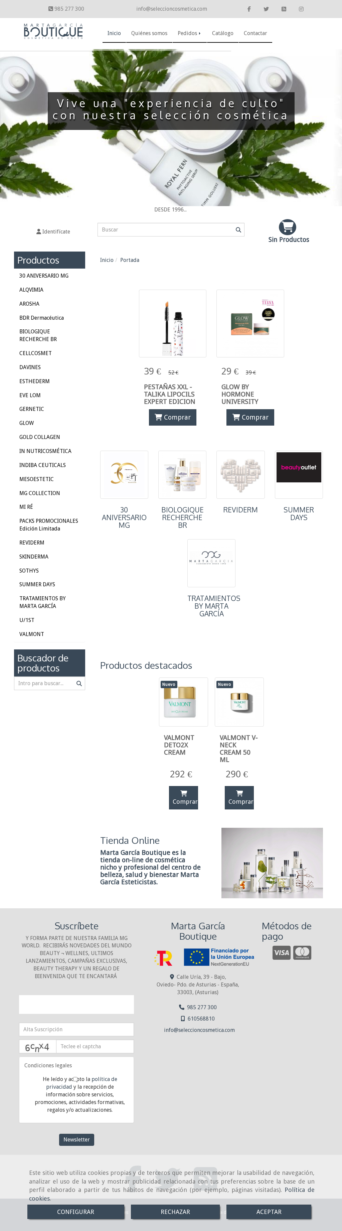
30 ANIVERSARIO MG (124, 517)
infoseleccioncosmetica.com (171, 9)
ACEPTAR (269, 1211)
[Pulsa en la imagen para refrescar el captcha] (37, 1046)
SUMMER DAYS (299, 513)
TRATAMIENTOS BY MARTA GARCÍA (213, 606)
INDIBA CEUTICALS (42, 465)
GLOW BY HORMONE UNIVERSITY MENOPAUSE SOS (247, 398)
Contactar (255, 33)
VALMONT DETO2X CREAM (179, 745)
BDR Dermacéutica (41, 318)
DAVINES (30, 367)
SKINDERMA (33, 557)
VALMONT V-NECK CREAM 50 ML (239, 749)
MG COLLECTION (39, 493)
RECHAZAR (175, 1211)
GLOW (26, 423)
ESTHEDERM (34, 381)
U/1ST (26, 620)
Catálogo (222, 33)
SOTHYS (29, 571)
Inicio (114, 33)
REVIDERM (240, 509)
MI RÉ (26, 507)
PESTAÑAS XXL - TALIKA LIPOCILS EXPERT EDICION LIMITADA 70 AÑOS (169, 401)
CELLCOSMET (35, 353)
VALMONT (31, 634)
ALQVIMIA (31, 290)
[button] (53, 232)
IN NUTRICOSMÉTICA (45, 451)
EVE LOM (30, 395)
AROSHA (29, 304)
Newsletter (76, 1139)
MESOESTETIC (36, 479)
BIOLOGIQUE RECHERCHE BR (182, 517)
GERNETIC (31, 409)
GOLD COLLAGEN (39, 437)
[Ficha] (173, 323)
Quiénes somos (149, 33)
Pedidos (188, 33)
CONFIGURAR (75, 1211)
